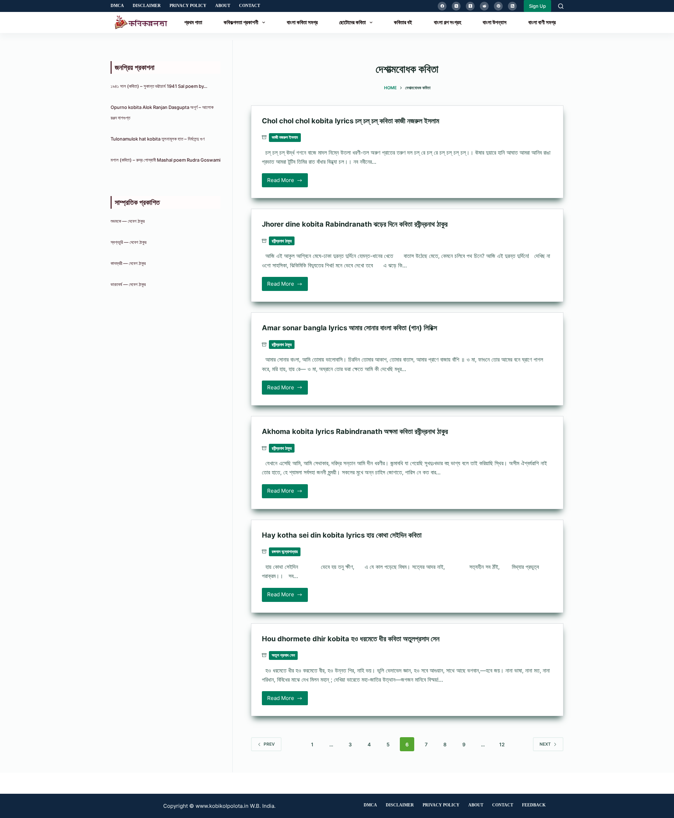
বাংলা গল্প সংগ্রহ (447, 22)
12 (502, 744)
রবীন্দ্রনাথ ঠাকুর (282, 241)
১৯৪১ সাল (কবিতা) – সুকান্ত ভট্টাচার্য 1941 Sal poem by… (159, 86)
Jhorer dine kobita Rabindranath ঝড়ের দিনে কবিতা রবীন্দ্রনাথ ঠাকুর (355, 224)
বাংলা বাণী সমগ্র (542, 22)
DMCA (117, 5)
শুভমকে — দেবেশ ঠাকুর (128, 221)
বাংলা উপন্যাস (495, 22)
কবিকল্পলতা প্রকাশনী (241, 22)
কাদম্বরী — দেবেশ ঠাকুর (128, 263)
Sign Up (537, 6)
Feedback (534, 805)
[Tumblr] (470, 6)
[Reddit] (484, 6)
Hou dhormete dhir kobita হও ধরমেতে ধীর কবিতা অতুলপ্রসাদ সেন (351, 639)
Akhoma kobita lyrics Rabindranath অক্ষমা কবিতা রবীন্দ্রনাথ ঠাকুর (355, 431)
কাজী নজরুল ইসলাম (285, 137)
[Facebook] (442, 6)
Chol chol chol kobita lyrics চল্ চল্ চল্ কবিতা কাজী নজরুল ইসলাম (350, 121)
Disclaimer (147, 5)
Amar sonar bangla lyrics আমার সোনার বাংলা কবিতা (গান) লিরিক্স (349, 328)
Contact (249, 5)
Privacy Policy (188, 5)
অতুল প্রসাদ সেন (283, 655)
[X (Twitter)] (456, 6)
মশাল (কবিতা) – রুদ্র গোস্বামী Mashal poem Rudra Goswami (165, 160)
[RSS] (512, 6)
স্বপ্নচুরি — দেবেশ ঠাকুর (128, 242)
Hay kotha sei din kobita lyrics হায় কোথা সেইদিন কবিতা (342, 535)
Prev (269, 744)
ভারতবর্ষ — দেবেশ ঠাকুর (128, 284)
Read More (283, 182)
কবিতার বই (403, 22)
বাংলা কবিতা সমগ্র (302, 22)
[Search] (560, 6)
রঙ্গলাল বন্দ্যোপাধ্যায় (285, 551)
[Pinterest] (498, 6)
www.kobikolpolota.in (222, 806)
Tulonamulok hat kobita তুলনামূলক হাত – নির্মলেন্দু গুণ (158, 139)
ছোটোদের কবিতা (352, 22)
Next (545, 744)
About (222, 5)
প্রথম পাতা (193, 22)
